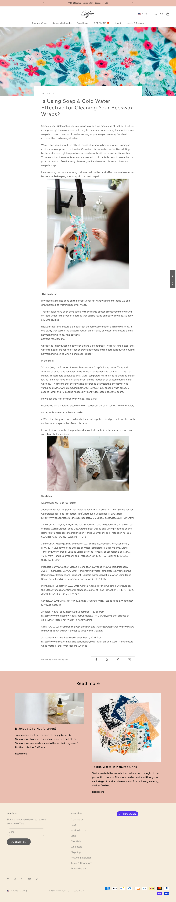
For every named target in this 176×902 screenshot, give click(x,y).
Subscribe (19, 842)
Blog (73, 835)
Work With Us (78, 830)
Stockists (76, 841)
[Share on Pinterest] (118, 660)
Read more (21, 753)
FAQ (73, 824)
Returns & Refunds (81, 857)
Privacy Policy (78, 868)
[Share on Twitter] (107, 660)
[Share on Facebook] (96, 660)
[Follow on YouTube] (29, 878)
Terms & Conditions (81, 863)
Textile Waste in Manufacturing (114, 766)
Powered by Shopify (77, 891)
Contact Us (77, 819)
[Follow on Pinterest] (22, 878)
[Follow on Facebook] (8, 878)
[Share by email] (129, 660)
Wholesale (76, 846)
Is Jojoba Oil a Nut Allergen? (36, 728)
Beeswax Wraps (39, 23)
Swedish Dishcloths (62, 23)
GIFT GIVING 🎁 (102, 23)
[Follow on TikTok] (36, 878)
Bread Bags (82, 23)
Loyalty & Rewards (135, 23)
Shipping (76, 852)
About (118, 23)
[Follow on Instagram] (15, 878)
